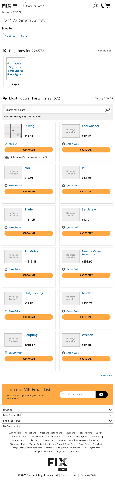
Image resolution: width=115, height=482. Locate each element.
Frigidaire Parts (85, 432)
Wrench (87, 334)
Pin (84, 167)
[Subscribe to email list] (102, 394)
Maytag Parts (82, 436)
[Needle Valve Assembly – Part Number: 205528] (71, 256)
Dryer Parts (70, 444)
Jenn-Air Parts (37, 436)
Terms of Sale (88, 475)
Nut (27, 167)
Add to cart (29, 149)
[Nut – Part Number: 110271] (13, 172)
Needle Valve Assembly (91, 253)
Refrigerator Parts (53, 444)
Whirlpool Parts (66, 440)
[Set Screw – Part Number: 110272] (71, 214)
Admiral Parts (15, 432)
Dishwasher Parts (18, 444)
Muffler (87, 293)
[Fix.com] (6, 6)
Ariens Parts (30, 432)
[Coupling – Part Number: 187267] (13, 340)
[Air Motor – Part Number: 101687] (13, 256)
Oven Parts (98, 444)
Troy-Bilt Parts (49, 440)
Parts (24, 36)
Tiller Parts (76, 451)
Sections (10, 36)
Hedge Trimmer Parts (44, 451)
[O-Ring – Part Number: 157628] (13, 131)
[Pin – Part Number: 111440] (71, 172)
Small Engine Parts (92, 447)
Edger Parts (62, 451)
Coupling (31, 334)
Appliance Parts (53, 447)
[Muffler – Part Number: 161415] (71, 298)
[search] (94, 6)
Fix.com (7, 409)
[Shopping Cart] (107, 5)
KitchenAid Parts (54, 436)
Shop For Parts (11, 420)
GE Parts (99, 432)
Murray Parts (18, 440)
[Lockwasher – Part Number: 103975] (71, 131)
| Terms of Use (67, 475)
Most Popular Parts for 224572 (34, 98)
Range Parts (18, 447)
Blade (28, 209)
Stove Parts (84, 444)
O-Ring (29, 125)
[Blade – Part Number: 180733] (13, 214)
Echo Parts (70, 432)
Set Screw (89, 209)
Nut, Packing (33, 293)
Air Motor (31, 251)
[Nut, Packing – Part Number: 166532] (13, 298)
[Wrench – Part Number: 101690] (71, 340)
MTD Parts (96, 436)
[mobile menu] (15, 6)
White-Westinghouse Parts (88, 440)
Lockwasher (90, 125)
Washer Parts (35, 444)
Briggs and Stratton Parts (51, 432)
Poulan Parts (33, 440)
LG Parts (69, 436)
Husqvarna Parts (20, 436)
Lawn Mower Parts (71, 447)
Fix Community (11, 426)
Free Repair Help (12, 415)
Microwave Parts (34, 447)
